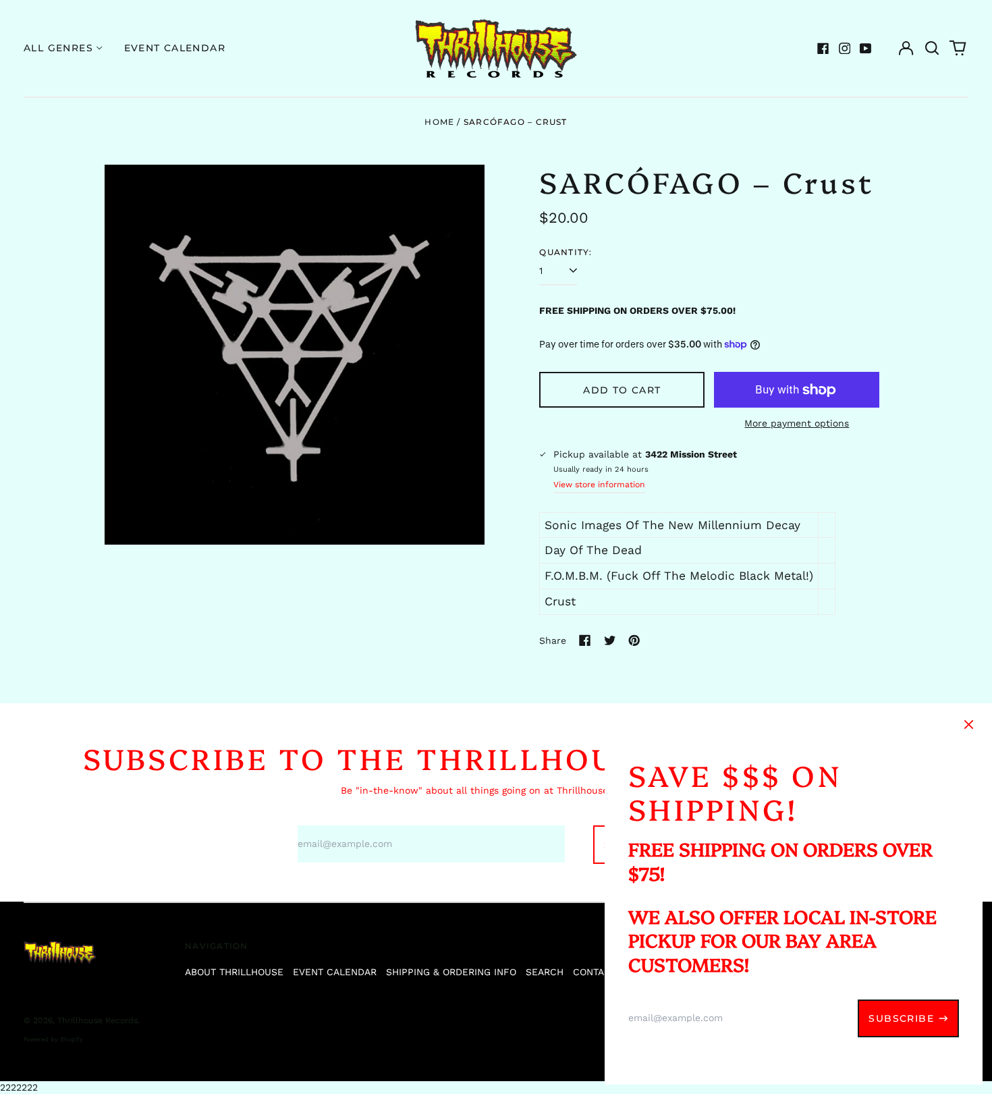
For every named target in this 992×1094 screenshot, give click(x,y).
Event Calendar (175, 48)
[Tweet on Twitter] (610, 640)
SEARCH (544, 971)
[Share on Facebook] (585, 640)
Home (439, 122)
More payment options (796, 423)
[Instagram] (845, 49)
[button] (932, 48)
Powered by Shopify (53, 1039)
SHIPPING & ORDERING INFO (451, 971)
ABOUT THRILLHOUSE (234, 971)
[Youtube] (866, 49)
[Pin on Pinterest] (634, 640)
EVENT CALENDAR (335, 971)
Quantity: (565, 252)
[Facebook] (823, 49)
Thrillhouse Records (97, 1020)
